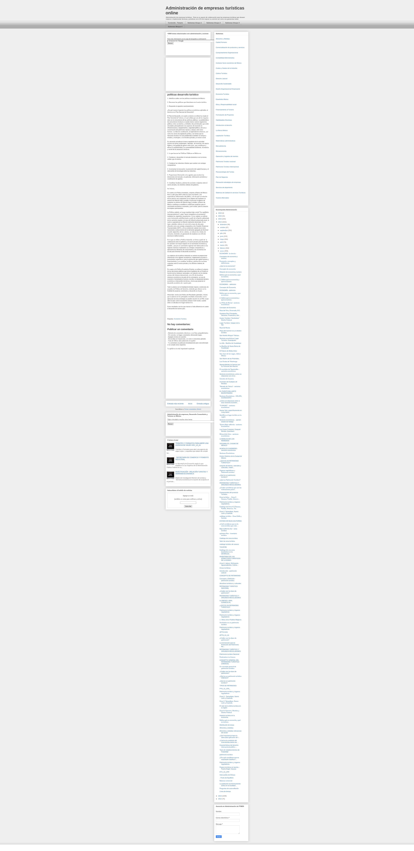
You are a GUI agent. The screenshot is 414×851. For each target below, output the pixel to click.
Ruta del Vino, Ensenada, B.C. (230, 310)
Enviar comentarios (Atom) (192, 409)
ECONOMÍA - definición (228, 290)
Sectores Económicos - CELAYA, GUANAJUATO (231, 397)
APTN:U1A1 (224, 632)
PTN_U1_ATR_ (225, 688)
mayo (222, 239)
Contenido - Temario (175, 23)
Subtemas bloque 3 (232, 23)
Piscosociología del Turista (225, 172)
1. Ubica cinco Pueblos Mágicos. (231, 620)
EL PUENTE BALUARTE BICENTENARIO (228, 392)
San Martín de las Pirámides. (229, 358)
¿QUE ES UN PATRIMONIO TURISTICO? (229, 462)
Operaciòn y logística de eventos (227, 156)
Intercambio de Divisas (227, 775)
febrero (222, 248)
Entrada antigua (203, 404)
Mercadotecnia (221, 146)
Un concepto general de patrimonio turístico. (228, 667)
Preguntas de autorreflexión (229, 788)
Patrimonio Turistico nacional (225, 161)
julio (221, 233)
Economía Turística (180, 319)
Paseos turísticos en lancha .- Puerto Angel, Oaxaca (230, 768)
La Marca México (222, 130)
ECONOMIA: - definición (228, 284)
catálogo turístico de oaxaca (229, 544)
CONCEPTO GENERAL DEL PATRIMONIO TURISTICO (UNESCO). (229, 662)
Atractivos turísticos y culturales (230, 583)
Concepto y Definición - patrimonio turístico (227, 579)
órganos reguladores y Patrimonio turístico (227, 471)
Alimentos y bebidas (226, 728)
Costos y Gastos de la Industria (226, 68)
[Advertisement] (6, 801)
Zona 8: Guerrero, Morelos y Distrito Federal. (229, 711)
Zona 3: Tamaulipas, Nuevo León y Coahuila (229, 512)
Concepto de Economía (228, 287)
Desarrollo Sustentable (223, 84)
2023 (220, 216)
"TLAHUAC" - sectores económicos (227, 406)
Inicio (190, 404)
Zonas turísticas (225, 568)
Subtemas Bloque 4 (175, 26)
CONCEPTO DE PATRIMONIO (230, 575)
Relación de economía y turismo (231, 272)
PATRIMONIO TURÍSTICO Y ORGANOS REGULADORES (230, 650)
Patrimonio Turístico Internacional (227, 167)
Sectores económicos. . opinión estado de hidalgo (230, 421)
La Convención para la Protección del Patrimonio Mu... (229, 644)
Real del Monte (225, 328)
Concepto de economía (228, 269)
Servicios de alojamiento (224, 187)
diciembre (223, 224)
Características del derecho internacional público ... (229, 746)
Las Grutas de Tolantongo (228, 361)
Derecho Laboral (221, 78)
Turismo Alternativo (222, 198)
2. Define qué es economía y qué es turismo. (229, 280)
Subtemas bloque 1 (195, 23)
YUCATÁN (223, 547)
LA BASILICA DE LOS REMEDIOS (227, 440)
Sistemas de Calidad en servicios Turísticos (230, 192)
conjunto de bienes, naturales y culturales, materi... (230, 466)
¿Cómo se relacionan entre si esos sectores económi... (230, 402)
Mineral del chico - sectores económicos (229, 435)
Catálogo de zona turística (229, 538)
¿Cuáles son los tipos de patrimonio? (228, 592)
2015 (220, 219)
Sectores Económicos (227, 453)
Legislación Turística (223, 135)
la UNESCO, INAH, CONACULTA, (226, 601)
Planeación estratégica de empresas (228, 182)
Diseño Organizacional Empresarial (228, 89)
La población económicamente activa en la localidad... (230, 784)
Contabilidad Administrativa (225, 58)
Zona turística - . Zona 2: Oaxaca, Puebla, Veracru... (230, 498)
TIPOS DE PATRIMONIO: (228, 686)
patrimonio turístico (226, 754)
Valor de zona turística (227, 541)
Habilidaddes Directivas (224, 120)
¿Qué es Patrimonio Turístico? (230, 480)
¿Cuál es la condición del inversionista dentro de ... (229, 741)
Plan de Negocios (222, 177)
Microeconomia (221, 151)
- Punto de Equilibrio (226, 778)
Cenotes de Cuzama (227, 379)
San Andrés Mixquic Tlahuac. (229, 335)
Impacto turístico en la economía (227, 716)
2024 (220, 213)
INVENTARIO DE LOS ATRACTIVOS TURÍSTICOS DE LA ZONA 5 (230, 558)
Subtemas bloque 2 (213, 23)
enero (222, 251)
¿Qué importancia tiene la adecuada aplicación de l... (229, 736)
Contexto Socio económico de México (229, 63)
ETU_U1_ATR (224, 772)
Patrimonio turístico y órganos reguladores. (230, 503)
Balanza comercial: (226, 781)
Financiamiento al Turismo (225, 110)
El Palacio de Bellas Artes (228, 351)
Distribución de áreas (227, 725)
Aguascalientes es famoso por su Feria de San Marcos (230, 365)
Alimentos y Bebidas (223, 39)
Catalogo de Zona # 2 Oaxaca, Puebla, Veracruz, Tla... (230, 507)
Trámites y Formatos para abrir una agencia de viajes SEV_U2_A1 (191, 444)
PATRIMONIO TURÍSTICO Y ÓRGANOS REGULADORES (230, 484)
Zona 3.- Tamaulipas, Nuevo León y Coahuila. (229, 697)
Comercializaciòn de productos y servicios (230, 47)
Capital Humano (221, 42)
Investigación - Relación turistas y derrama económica (191, 473)
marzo (222, 245)
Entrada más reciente (175, 404)
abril (221, 242)
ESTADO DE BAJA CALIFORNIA (231, 521)
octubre (223, 227)
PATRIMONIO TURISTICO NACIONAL (229, 587)
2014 (220, 222)
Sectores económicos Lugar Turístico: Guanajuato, (229, 339)
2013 (220, 796)
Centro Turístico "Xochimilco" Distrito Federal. (229, 319)
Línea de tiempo (225, 791)
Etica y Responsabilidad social (226, 104)
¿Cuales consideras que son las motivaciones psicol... (231, 488)
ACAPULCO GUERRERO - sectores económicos (229, 449)
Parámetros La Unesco (227, 657)
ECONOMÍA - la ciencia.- (228, 253)
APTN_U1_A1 (224, 635)
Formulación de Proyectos (225, 115)
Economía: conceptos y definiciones (228, 262)
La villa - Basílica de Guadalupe (230, 343)
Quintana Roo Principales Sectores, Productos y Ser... (230, 314)
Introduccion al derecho (224, 125)
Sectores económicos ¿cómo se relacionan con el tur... (231, 375)
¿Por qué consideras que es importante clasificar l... (229, 758)
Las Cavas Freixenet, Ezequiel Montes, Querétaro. (230, 430)
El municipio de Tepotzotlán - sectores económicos (229, 370)
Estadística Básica (222, 99)
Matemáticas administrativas (225, 141)
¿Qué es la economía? (227, 266)
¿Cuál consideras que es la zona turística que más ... (229, 525)
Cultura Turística (221, 73)
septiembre (224, 230)
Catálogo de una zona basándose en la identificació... (227, 552)
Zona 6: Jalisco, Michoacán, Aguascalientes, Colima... (229, 564)
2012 (220, 799)
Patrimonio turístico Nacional (229, 654)
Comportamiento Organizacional (227, 52)
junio (222, 236)
